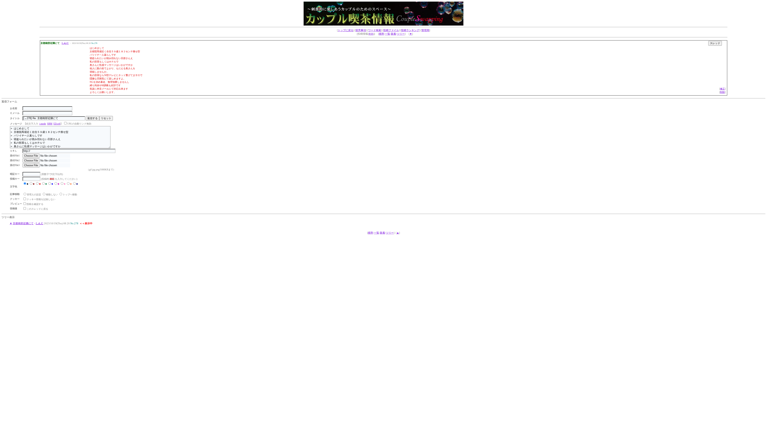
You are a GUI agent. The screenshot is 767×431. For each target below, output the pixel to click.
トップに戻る (345, 30)
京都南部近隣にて (23, 223)
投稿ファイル (391, 30)
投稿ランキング (410, 30)
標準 (381, 33)
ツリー (401, 33)
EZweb (57, 123)
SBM (49, 123)
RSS (371, 33)
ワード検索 (374, 30)
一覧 (387, 33)
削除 (722, 92)
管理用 (425, 30)
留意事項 (361, 30)
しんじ (65, 43)
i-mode (42, 123)
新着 (393, 33)
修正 (722, 88)
